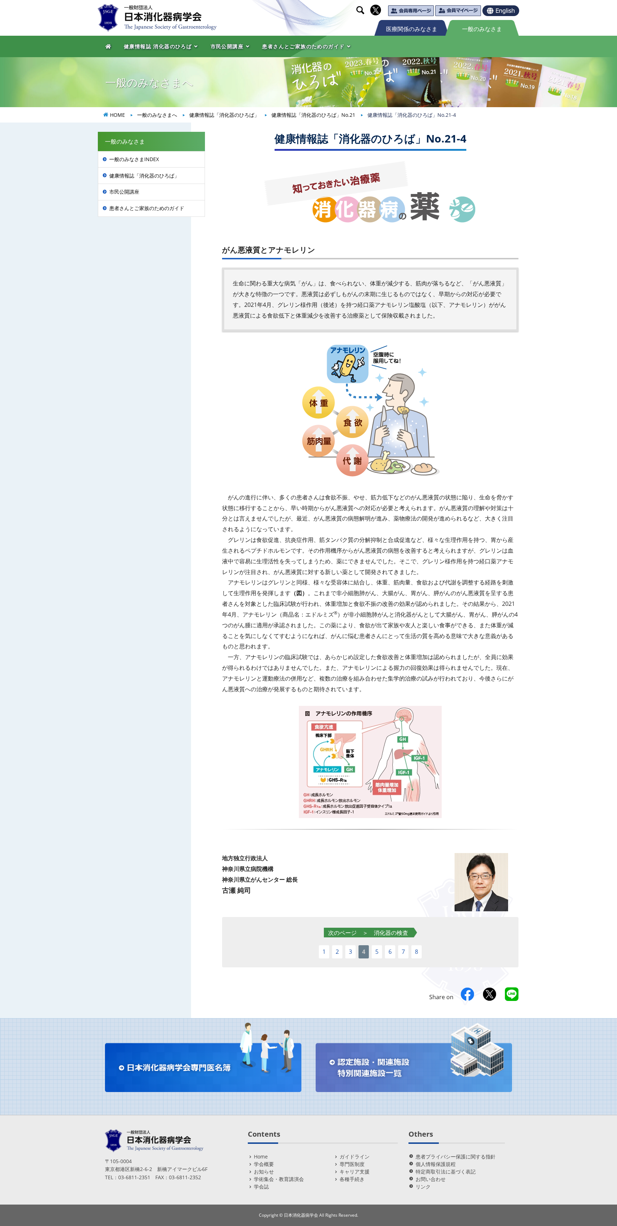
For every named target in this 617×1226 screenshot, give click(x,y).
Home (261, 1156)
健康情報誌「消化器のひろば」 (144, 175)
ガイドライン (355, 1156)
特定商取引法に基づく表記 (446, 1171)
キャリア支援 (355, 1171)
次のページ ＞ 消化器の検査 (368, 933)
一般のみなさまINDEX (134, 159)
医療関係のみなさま (411, 29)
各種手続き (352, 1179)
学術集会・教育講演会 (279, 1179)
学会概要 (264, 1164)
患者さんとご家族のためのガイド (146, 208)
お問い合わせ (431, 1179)
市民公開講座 (124, 191)
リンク (423, 1186)
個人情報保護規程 (436, 1164)
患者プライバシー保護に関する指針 (456, 1156)
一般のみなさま (482, 29)
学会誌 (261, 1186)
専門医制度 (352, 1164)
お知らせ (264, 1171)
